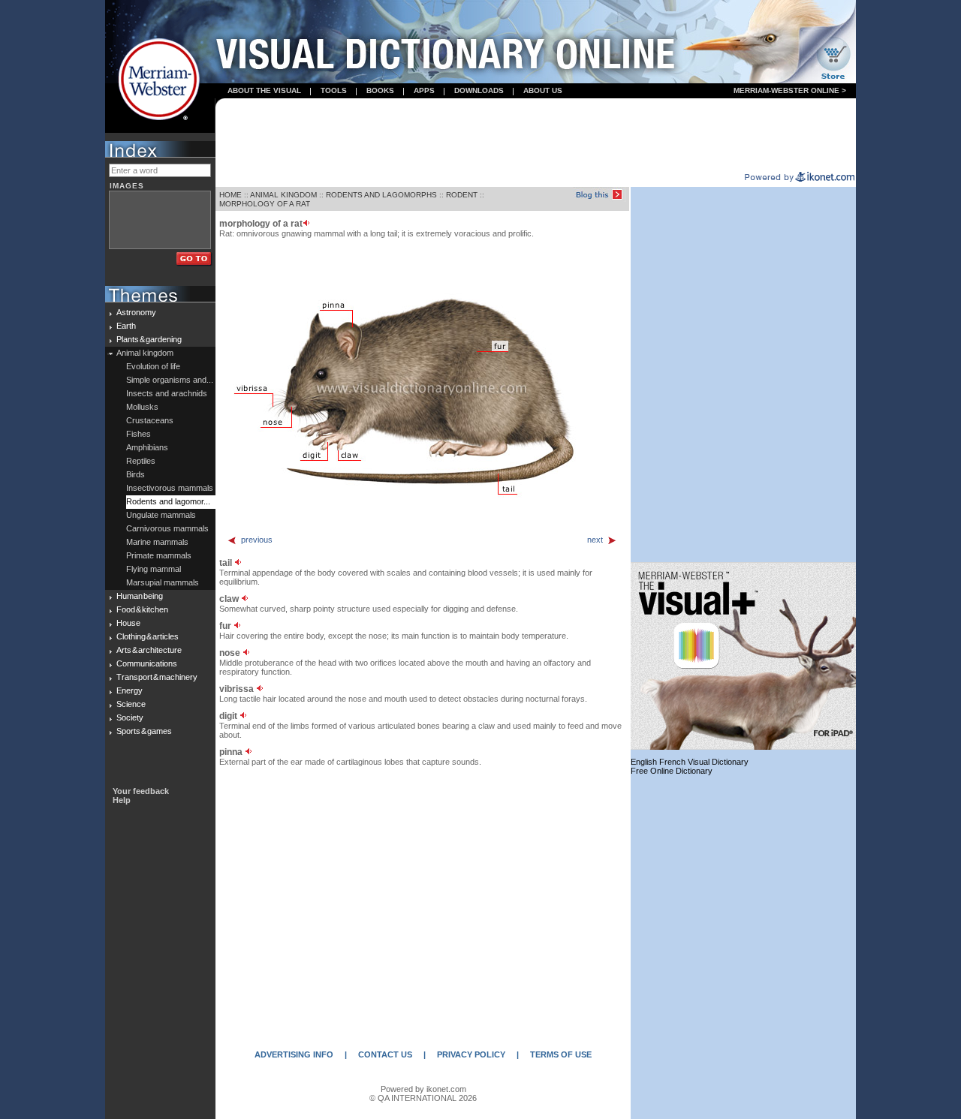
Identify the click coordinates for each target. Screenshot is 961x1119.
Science (131, 703)
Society (129, 717)
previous (257, 539)
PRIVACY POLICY (471, 1054)
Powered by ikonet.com (423, 1088)
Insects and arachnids (166, 393)
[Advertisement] (536, 136)
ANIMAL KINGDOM (283, 195)
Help (122, 800)
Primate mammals (158, 555)
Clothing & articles (147, 636)
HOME (230, 195)
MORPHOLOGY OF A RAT (264, 204)
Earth (126, 325)
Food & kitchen (142, 609)
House (128, 622)
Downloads (479, 90)
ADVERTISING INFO (294, 1054)
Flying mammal (153, 568)
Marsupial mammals (162, 582)
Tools (334, 90)
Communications (146, 663)
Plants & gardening (149, 339)
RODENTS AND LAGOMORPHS (381, 195)
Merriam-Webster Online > (790, 90)
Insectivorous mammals (169, 487)
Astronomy (136, 312)
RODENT (461, 195)
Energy (129, 690)
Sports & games (144, 730)
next (595, 539)
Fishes (138, 433)
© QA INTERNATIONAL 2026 (423, 1097)
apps (424, 90)
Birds (135, 474)
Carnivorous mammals (167, 528)
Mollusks (142, 406)
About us (542, 90)
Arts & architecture (149, 649)
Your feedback (141, 791)
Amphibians (147, 447)
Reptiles (140, 460)
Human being (139, 595)
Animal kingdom (144, 352)
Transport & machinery (156, 676)
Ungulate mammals (161, 514)
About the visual (264, 90)
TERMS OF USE (561, 1054)
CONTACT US (385, 1054)
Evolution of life (153, 366)
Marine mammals (157, 541)
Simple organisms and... (169, 379)
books (380, 90)
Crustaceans (149, 420)
